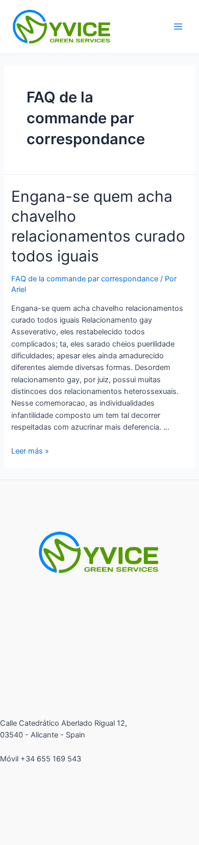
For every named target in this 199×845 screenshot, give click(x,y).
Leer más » (30, 451)
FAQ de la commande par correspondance (84, 278)
